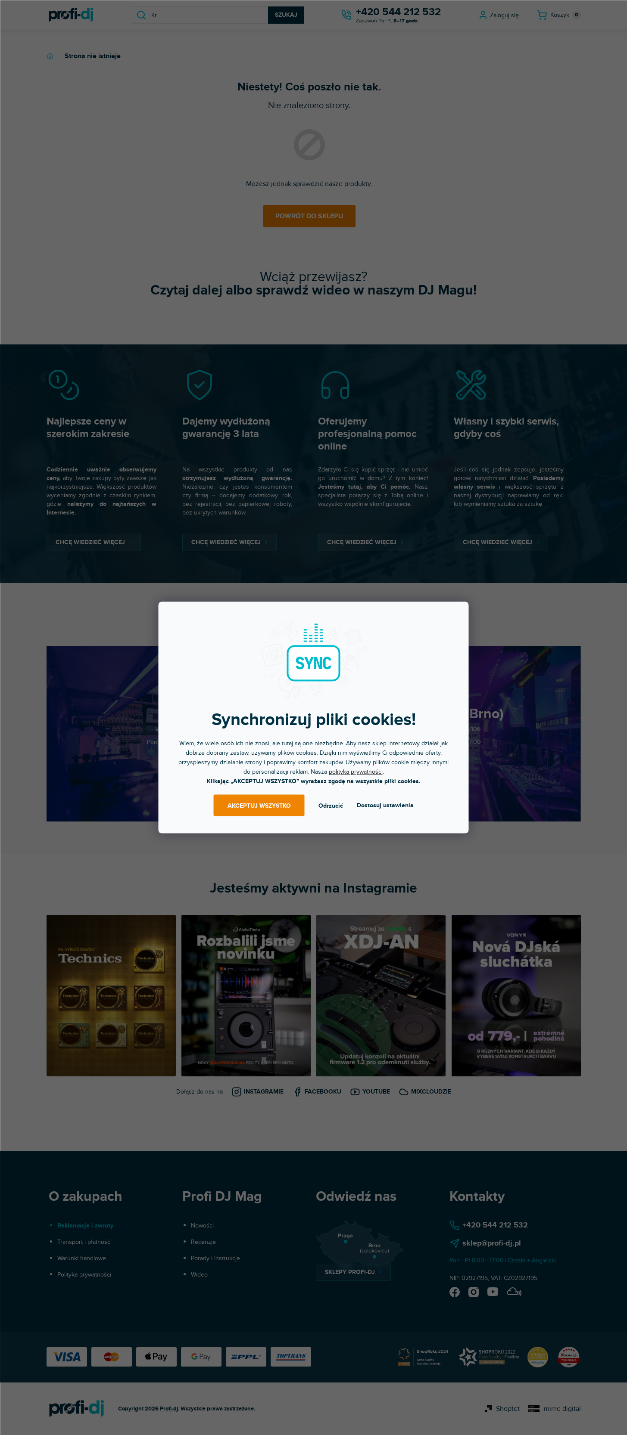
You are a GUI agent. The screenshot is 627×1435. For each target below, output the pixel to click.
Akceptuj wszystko (259, 805)
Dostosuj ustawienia (385, 805)
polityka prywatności (356, 771)
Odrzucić (330, 805)
